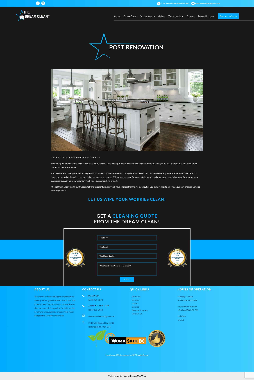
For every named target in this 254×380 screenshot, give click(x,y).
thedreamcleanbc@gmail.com (101, 316)
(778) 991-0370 (167, 3)
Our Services (146, 16)
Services (135, 300)
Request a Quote (228, 16)
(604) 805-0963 (182, 3)
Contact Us (137, 313)
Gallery (161, 16)
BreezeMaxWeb (138, 376)
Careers (191, 16)
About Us (136, 296)
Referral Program (206, 16)
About (117, 16)
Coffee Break (130, 16)
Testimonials (174, 16)
